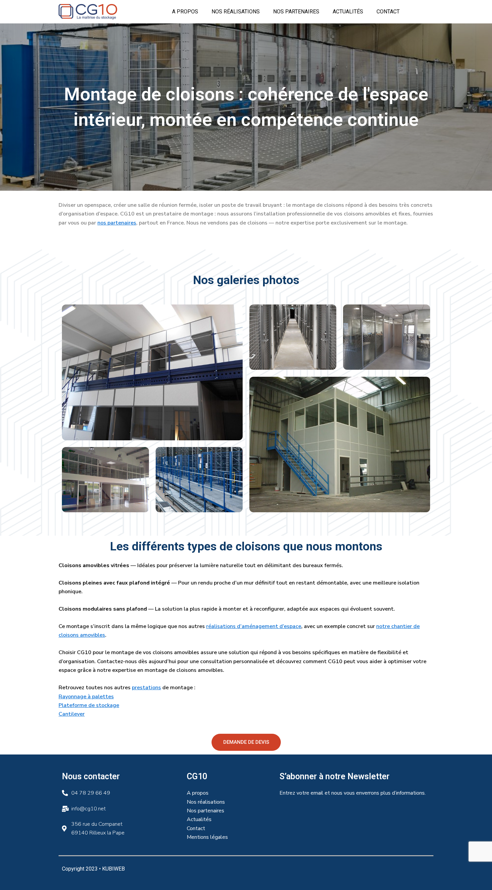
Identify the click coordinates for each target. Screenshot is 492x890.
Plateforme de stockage (89, 705)
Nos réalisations (236, 11)
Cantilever (72, 714)
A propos (185, 11)
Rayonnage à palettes (86, 696)
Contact (388, 11)
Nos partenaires (296, 11)
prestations (146, 687)
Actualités (348, 11)
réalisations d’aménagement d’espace (253, 626)
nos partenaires (116, 223)
